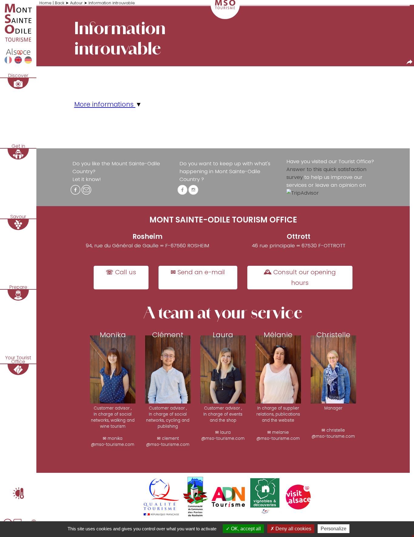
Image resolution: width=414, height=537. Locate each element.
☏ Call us (121, 272)
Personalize (333, 528)
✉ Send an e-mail (198, 272)
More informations (104, 104)
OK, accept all (245, 528)
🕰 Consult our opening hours (300, 277)
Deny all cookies (292, 528)
